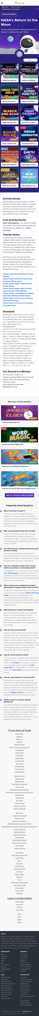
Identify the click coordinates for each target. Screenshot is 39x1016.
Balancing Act (19, 779)
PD (21, 998)
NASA (19, 861)
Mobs (19, 922)
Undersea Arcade (19, 869)
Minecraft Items (6, 992)
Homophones (19, 837)
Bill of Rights (19, 888)
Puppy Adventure (19, 848)
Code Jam (4, 996)
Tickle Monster (19, 781)
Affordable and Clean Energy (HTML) (19, 824)
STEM (19, 880)
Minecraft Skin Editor (8, 984)
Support (3, 958)
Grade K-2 (19, 736)
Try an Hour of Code (19, 730)
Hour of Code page (11, 573)
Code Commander (19, 809)
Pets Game (19, 800)
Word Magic (19, 852)
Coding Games (6, 977)
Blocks (19, 919)
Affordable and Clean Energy (19, 790)
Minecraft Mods (6, 994)
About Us (4, 956)
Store (3, 971)
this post (16, 663)
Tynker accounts (17, 692)
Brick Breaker (19, 769)
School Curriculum (26, 979)
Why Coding (24, 963)
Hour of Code (15, 7)
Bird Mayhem (19, 866)
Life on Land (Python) (19, 821)
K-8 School (24, 994)
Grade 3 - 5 (19, 739)
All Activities (19, 734)
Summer (23, 971)
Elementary (24, 984)
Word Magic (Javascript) (19, 855)
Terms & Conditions (15, 1011)
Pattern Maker (19, 874)
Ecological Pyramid (19, 835)
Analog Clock (19, 891)
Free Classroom (25, 981)
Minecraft (19, 904)
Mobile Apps (5, 965)
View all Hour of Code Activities (19, 495)
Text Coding (19, 910)
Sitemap (4, 967)
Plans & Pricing (25, 967)
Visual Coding (19, 902)
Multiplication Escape (19, 840)
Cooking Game (19, 803)
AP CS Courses (25, 990)
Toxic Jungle (19, 764)
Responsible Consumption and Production (19, 792)
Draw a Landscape (19, 829)
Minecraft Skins (6, 981)
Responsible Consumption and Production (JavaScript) (19, 826)
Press (3, 960)
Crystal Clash (19, 858)
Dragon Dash (19, 758)
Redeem (23, 960)
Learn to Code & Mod (19, 898)
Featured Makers (26, 965)
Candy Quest (19, 753)
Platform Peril (19, 818)
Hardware (19, 893)
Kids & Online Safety (7, 1013)
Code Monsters (19, 772)
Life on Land (20, 787)
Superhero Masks (19, 832)
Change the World (19, 806)
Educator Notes (9, 14)
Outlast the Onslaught (19, 816)
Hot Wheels (19, 755)
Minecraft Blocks (6, 988)
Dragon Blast (19, 750)
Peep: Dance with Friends (19, 882)
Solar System (19, 846)
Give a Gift (24, 958)
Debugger (19, 877)
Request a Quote (26, 1005)
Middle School (25, 986)
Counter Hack (19, 761)
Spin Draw (19, 872)
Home (6, 7)
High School (24, 988)
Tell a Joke (19, 863)
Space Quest (20, 798)
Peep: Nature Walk (20, 885)
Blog (2, 954)
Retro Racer (19, 813)
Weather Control (19, 776)
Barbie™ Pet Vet (19, 745)
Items (19, 917)
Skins (19, 914)
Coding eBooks (6, 969)
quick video (17, 670)
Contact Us (25, 1013)
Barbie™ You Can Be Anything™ (19, 747)
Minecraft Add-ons (7, 990)
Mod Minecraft (19, 766)
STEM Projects (25, 1003)
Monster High (19, 795)
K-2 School (24, 992)
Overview (23, 954)
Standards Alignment (27, 996)
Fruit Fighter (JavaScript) (19, 784)
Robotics (19, 907)
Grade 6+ (19, 742)
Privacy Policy (26, 1011)
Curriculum (24, 956)
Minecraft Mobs (6, 986)
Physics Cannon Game (19, 843)
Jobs (2, 963)
